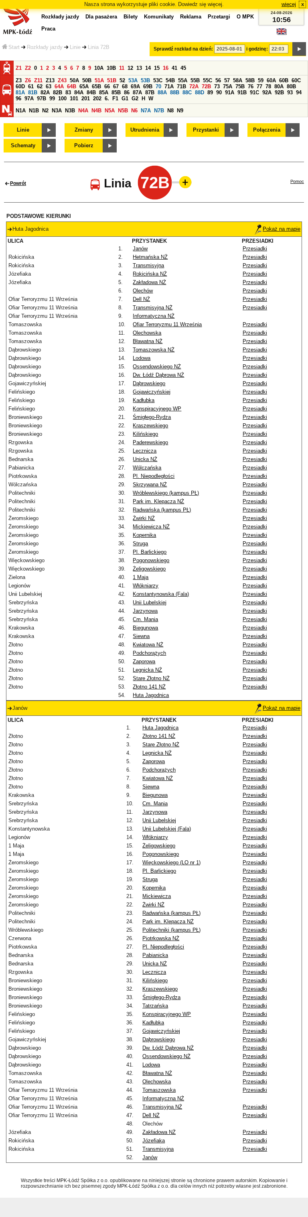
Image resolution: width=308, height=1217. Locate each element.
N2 (45, 111)
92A (267, 92)
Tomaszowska (159, 1090)
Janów (140, 249)
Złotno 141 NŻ (149, 687)
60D (20, 86)
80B (291, 86)
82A (45, 92)
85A (103, 92)
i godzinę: (257, 49)
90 (219, 92)
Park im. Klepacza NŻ (158, 501)
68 (125, 86)
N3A (57, 111)
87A (137, 92)
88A (162, 92)
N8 (170, 111)
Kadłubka (143, 400)
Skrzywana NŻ (150, 485)
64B (71, 86)
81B (32, 92)
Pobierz (83, 145)
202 (97, 98)
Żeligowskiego (149, 569)
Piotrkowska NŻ (160, 938)
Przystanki (206, 130)
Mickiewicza (156, 896)
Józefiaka (153, 1141)
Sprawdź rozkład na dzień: (183, 49)
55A (182, 80)
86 (127, 92)
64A (59, 86)
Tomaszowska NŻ (153, 350)
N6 (134, 111)
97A (29, 98)
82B (57, 92)
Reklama (190, 17)
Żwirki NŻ (144, 518)
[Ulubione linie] (183, 182)
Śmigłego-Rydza (152, 417)
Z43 (62, 80)
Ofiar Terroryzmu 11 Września (167, 324)
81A (20, 92)
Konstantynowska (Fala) (161, 594)
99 (52, 98)
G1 (125, 98)
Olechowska (147, 333)
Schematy (23, 145)
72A (194, 86)
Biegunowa (145, 628)
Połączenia (266, 130)
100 (62, 98)
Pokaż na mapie (281, 229)
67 (116, 86)
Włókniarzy (145, 586)
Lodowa (141, 358)
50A (74, 80)
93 (290, 92)
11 (121, 68)
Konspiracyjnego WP (157, 409)
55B (195, 80)
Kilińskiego (145, 434)
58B (250, 80)
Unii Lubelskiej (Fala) (166, 829)
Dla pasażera (101, 17)
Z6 (28, 80)
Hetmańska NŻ (150, 257)
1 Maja (140, 577)
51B (111, 80)
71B (181, 86)
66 (107, 86)
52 (122, 80)
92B (279, 92)
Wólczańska (147, 468)
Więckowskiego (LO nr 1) (171, 862)
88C (187, 92)
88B (174, 92)
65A (84, 86)
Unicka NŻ (145, 459)
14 (148, 68)
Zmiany (84, 130)
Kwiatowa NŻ (148, 645)
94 (299, 92)
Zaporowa (144, 661)
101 (74, 98)
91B (242, 92)
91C (254, 92)
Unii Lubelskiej (149, 602)
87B (149, 92)
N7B (159, 111)
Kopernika (144, 535)
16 (165, 68)
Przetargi (219, 17)
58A (237, 80)
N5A (110, 111)
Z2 (28, 68)
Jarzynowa (145, 611)
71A (169, 86)
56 (218, 80)
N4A (83, 111)
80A (279, 86)
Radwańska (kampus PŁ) (162, 510)
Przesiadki (255, 249)
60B (283, 80)
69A (135, 86)
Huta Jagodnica (151, 695)
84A (78, 92)
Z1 (19, 68)
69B (147, 86)
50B (86, 80)
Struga (140, 543)
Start (14, 47)
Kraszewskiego (150, 426)
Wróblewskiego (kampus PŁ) (166, 493)
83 (68, 92)
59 (260, 80)
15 (157, 68)
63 (48, 86)
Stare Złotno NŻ (151, 678)
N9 (180, 111)
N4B (96, 111)
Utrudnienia (144, 130)
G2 (135, 98)
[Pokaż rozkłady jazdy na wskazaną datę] (299, 49)
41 (174, 68)
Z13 (50, 80)
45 (183, 68)
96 (18, 98)
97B (41, 98)
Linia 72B (98, 47)
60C (296, 80)
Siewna (141, 636)
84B (91, 92)
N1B (34, 111)
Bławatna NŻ (147, 341)
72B (206, 86)
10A (98, 68)
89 (210, 92)
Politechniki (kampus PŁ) (171, 930)
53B (145, 80)
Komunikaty (159, 17)
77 (259, 86)
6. (107, 98)
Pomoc (297, 181)
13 (139, 68)
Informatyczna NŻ (153, 316)
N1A (21, 111)
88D (199, 92)
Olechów (143, 291)
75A (227, 86)
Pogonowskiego (151, 560)
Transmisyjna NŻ (152, 308)
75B (240, 86)
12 (130, 68)
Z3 (19, 80)
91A (229, 92)
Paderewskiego (150, 442)
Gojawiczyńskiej (151, 392)
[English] (281, 33)
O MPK (245, 17)
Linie (75, 47)
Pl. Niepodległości (153, 476)
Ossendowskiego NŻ (157, 367)
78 (268, 86)
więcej (289, 4)
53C (157, 80)
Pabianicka (155, 955)
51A (99, 80)
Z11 (38, 80)
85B (116, 92)
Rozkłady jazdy (45, 47)
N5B (123, 111)
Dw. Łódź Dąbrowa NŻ (158, 375)
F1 (115, 98)
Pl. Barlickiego (149, 552)
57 (227, 80)
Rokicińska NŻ (150, 274)
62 (40, 86)
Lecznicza (144, 451)
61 (31, 86)
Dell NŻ (141, 299)
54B (170, 80)
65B (96, 86)
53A (133, 80)
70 (158, 86)
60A (271, 80)
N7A (146, 111)
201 (85, 98)
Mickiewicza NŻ (151, 527)
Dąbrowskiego (149, 383)
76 (250, 86)
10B (111, 68)
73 (217, 86)
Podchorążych (149, 653)
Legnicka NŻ (147, 670)
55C (207, 80)
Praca (48, 29)
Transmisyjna (148, 265)
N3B (70, 111)
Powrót (18, 183)
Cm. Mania (145, 619)
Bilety (131, 17)
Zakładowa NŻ (149, 282)
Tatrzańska (155, 1006)
